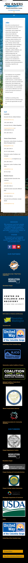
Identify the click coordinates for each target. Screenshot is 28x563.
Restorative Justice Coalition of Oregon (13, 365)
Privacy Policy (8, 551)
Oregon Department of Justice (10, 450)
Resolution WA (7, 325)
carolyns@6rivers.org (9, 203)
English (5, 0)
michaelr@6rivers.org (9, 193)
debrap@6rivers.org (8, 145)
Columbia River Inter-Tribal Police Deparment (12, 274)
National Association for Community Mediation (12, 422)
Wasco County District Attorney (11, 408)
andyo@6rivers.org (8, 169)
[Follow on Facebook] (10, 247)
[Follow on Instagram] (14, 247)
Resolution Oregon (8, 285)
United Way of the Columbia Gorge (12, 344)
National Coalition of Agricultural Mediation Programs (11, 382)
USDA (4, 519)
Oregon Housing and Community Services (14, 472)
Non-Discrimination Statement (13, 556)
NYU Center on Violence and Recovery (13, 313)
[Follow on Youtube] (19, 247)
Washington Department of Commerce (13, 497)
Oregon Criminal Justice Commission (12, 488)
